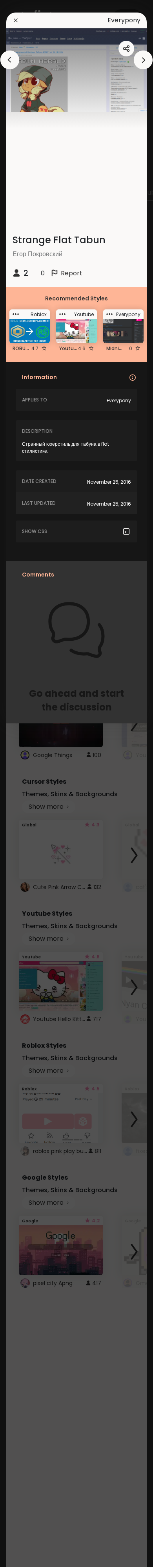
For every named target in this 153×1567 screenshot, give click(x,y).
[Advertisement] (31, 783)
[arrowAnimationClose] (10, 60)
